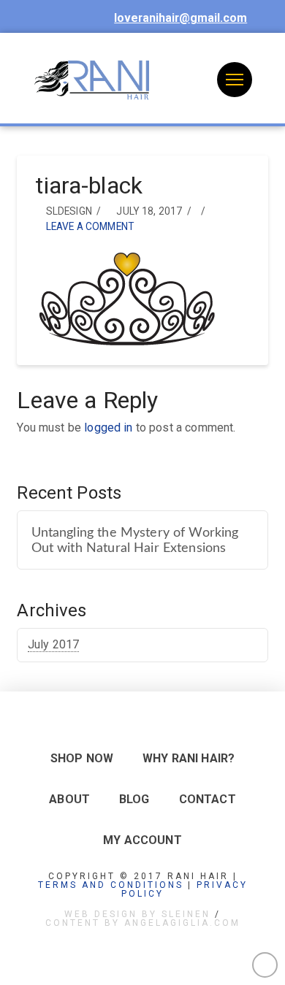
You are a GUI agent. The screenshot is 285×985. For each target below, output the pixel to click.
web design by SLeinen (137, 914)
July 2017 (53, 644)
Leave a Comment (89, 226)
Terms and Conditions (110, 885)
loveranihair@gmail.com (180, 18)
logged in (108, 427)
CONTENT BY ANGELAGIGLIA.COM (142, 923)
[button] (234, 79)
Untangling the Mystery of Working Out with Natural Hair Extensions (135, 540)
